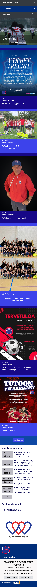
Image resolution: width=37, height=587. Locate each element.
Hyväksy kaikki (11, 577)
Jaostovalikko (19, 3)
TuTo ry (19, 9)
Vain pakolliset (25, 577)
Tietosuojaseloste (9, 557)
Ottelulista (6, 497)
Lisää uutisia (18, 440)
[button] (3, 31)
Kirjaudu (7, 15)
